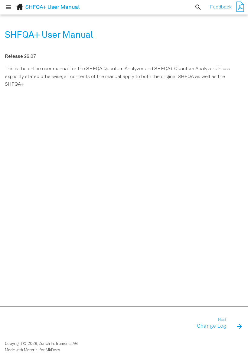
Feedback (221, 7)
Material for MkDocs (42, 350)
